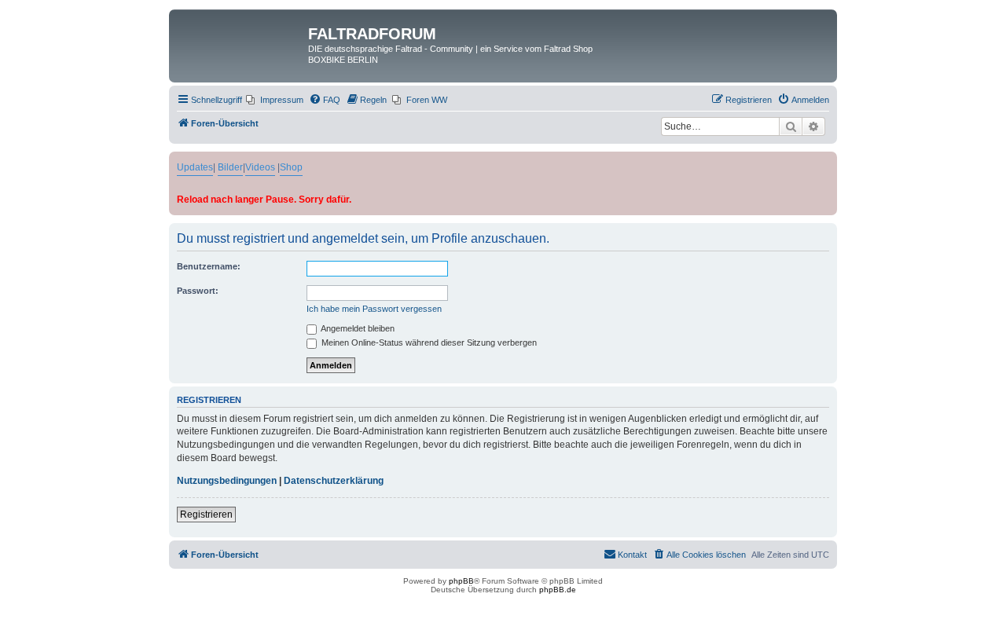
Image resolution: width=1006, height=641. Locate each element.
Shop (291, 167)
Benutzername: (208, 266)
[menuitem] (274, 99)
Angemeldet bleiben (357, 328)
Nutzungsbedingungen (227, 480)
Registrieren (206, 514)
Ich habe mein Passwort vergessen (374, 308)
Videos (260, 167)
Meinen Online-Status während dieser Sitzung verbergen (428, 342)
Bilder (230, 167)
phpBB (461, 581)
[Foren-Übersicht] (240, 38)
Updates (195, 167)
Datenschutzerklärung (334, 480)
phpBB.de (557, 589)
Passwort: (197, 290)
